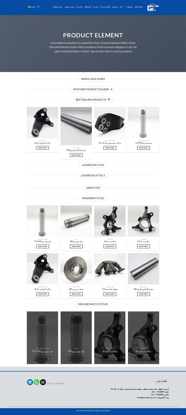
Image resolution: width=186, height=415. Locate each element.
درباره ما (96, 7)
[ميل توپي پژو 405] (76, 221)
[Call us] (36, 382)
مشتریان (115, 7)
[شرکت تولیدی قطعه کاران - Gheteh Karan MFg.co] (153, 7)
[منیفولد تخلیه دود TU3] (110, 268)
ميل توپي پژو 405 (76, 241)
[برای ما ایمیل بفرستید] (43, 382)
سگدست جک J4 (110, 241)
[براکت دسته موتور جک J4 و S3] (110, 122)
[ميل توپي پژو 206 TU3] (143, 122)
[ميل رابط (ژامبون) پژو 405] (143, 268)
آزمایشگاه (87, 7)
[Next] (27, 134)
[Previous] (159, 134)
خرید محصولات (57, 7)
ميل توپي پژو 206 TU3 (143, 143)
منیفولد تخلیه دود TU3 (110, 289)
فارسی (32, 7)
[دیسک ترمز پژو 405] (76, 268)
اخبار (121, 7)
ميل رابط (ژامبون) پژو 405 (143, 289)
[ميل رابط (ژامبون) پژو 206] (76, 126)
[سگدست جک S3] (143, 221)
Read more (143, 148)
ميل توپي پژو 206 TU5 (42, 241)
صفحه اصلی (139, 7)
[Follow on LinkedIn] (30, 382)
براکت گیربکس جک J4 (42, 143)
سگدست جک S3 (143, 241)
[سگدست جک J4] (110, 221)
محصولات (129, 7)
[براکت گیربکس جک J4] (42, 122)
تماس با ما (79, 7)
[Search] (38, 6)
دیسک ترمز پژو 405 (76, 289)
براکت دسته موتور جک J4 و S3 (110, 143)
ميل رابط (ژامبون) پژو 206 (76, 150)
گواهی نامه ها (105, 7)
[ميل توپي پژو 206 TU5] (42, 221)
